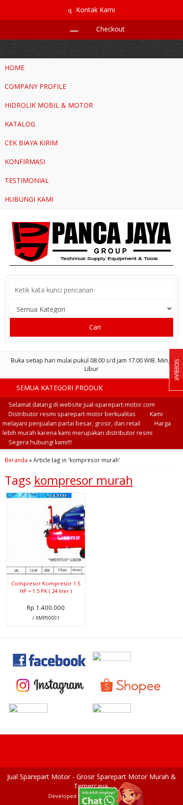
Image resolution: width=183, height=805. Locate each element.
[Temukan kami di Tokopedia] (50, 710)
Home (14, 67)
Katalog (20, 123)
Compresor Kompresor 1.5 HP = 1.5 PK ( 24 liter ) (45, 587)
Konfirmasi (25, 161)
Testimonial (27, 180)
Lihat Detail (48, 618)
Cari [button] (94, 327)
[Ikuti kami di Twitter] (133, 659)
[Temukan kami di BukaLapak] (133, 710)
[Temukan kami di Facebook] (50, 659)
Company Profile (35, 86)
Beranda (16, 460)
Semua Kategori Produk (60, 387)
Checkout (109, 28)
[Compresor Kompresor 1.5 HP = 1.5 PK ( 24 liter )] (46, 534)
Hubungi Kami (29, 199)
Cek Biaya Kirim (31, 142)
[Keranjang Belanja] (69, 28)
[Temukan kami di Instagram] (50, 684)
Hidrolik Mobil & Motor (49, 105)
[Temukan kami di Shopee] (133, 684)
